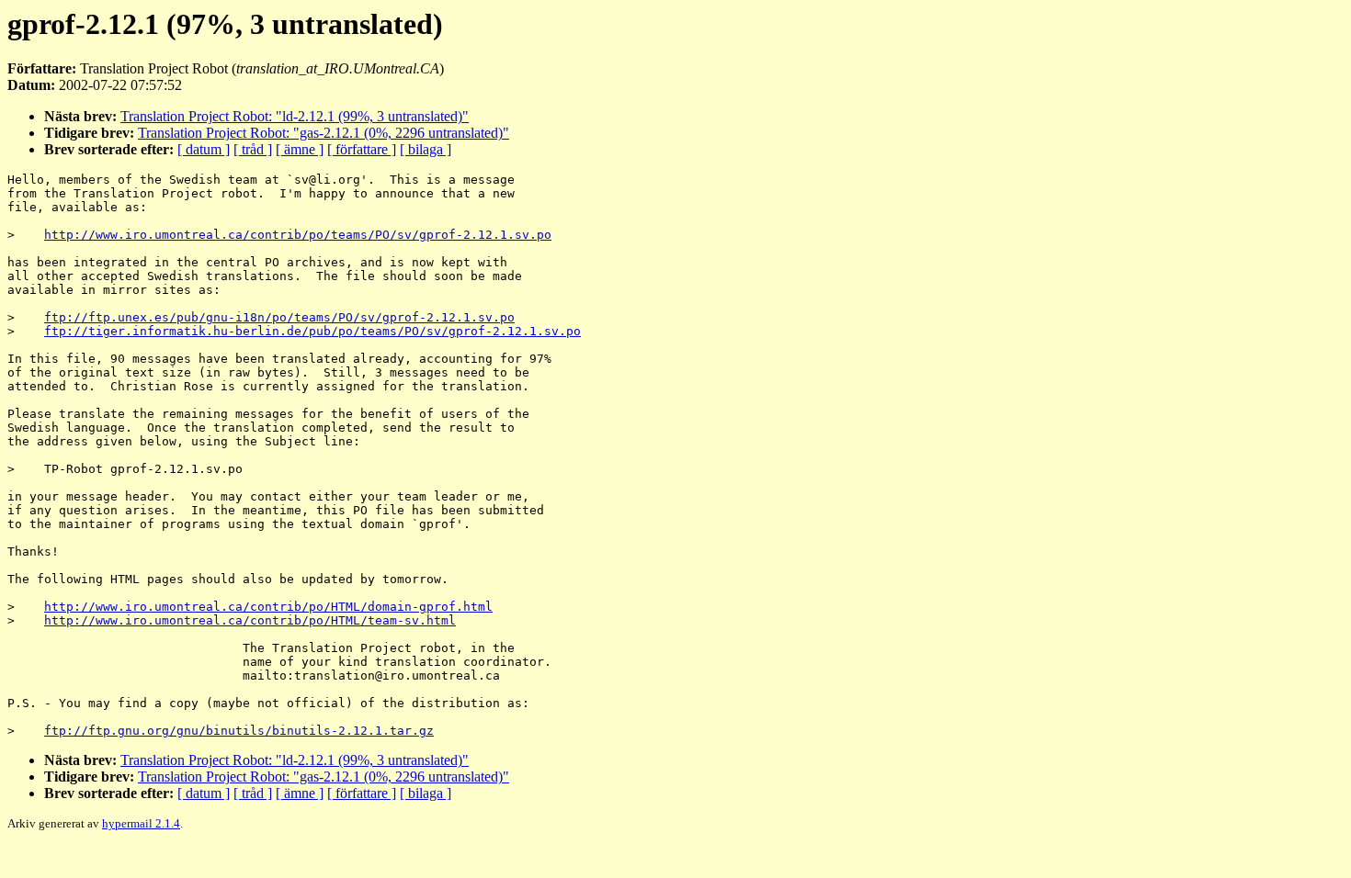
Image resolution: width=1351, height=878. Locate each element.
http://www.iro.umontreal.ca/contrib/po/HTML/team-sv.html (250, 620)
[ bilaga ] (425, 149)
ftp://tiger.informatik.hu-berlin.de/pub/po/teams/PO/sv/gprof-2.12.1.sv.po (312, 331)
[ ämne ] (300, 149)
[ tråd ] (252, 149)
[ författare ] (361, 149)
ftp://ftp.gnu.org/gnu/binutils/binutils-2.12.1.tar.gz (239, 730)
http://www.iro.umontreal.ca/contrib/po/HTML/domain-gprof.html (268, 606)
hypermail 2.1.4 (141, 823)
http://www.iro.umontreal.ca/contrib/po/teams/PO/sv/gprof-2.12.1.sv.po (297, 235)
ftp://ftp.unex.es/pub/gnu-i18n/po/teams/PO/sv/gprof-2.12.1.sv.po (279, 317)
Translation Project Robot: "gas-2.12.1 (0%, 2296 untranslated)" (323, 133)
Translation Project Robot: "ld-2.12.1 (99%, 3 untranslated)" (294, 116)
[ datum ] (203, 149)
